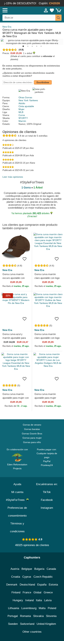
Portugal (13, 616)
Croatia (15, 576)
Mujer (21, 109)
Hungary (18, 600)
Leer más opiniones (12, 177)
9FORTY (23, 118)
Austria (15, 568)
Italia (39, 600)
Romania (25, 616)
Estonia (53, 584)
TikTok (47, 492)
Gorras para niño (32, 442)
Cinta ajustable (26, 106)
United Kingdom (46, 623)
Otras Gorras (25, 97)
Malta (42, 608)
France (27, 592)
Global (37, 592)
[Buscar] (58, 18)
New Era (6, 26)
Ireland (29, 600)
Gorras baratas (32, 429)
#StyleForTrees (16, 500)
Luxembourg (28, 608)
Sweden (13, 623)
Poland (52, 608)
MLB (21, 112)
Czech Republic (43, 576)
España (41, 584)
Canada (51, 568)
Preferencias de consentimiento (17, 511)
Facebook (47, 500)
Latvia (48, 600)
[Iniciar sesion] (46, 10)
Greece (48, 592)
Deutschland (27, 584)
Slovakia (38, 616)
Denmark (11, 584)
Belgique (26, 568)
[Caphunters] (18, 10)
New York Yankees (28, 100)
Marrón (22, 121)
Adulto (22, 103)
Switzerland (27, 623)
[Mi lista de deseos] (52, 10)
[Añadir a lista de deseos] (24, 259)
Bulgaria (39, 568)
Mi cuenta (17, 492)
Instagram (47, 507)
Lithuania (13, 608)
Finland (15, 592)
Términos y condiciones (17, 527)
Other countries (32, 631)
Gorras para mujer (32, 438)
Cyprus (26, 576)
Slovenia (51, 616)
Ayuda (17, 484)
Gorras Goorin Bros (32, 433)
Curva (22, 115)
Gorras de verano (32, 424)
